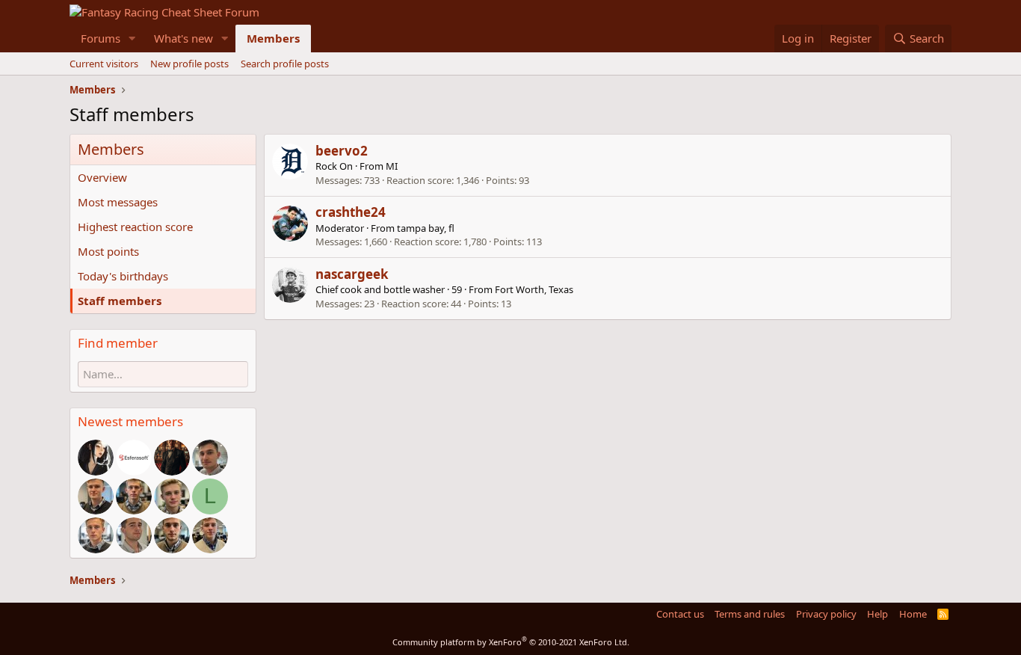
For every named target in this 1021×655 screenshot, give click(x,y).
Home (913, 614)
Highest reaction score (135, 226)
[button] (132, 38)
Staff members (119, 300)
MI (392, 166)
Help (877, 614)
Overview (102, 177)
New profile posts (189, 63)
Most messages (118, 201)
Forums (100, 38)
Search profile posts (285, 63)
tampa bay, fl (425, 228)
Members (273, 38)
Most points (108, 251)
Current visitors (104, 63)
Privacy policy (826, 614)
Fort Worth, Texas (534, 289)
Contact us (680, 614)
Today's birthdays (123, 275)
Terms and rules (750, 614)
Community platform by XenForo (510, 642)
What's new (183, 38)
